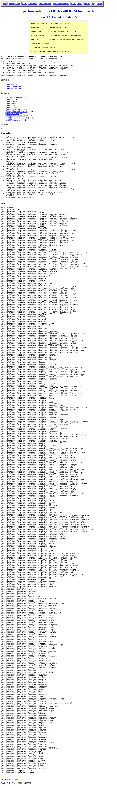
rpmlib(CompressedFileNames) (16, 112)
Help (93, 4)
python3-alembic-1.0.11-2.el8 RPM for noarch (58, 11)
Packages (70, 17)
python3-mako (10, 105)
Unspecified (40, 35)
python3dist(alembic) (13, 88)
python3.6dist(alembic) (13, 86)
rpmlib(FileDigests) (12, 114)
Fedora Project (64, 23)
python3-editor (10, 103)
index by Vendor (45, 4)
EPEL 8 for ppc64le (54, 17)
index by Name (76, 4)
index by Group (14, 4)
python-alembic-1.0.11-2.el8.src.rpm (73, 39)
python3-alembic (11, 84)
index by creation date (61, 4)
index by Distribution (29, 4)
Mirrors (87, 4)
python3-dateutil (11, 101)
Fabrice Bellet (6, 783)
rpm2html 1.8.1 (16, 779)
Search (99, 4)
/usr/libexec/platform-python (15, 97)
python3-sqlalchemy (12, 110)
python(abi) (9, 99)
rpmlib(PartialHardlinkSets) (15, 116)
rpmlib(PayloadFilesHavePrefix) (17, 118)
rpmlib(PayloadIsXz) (13, 120)
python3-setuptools (12, 108)
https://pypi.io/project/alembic (44, 47)
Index (5, 4)
